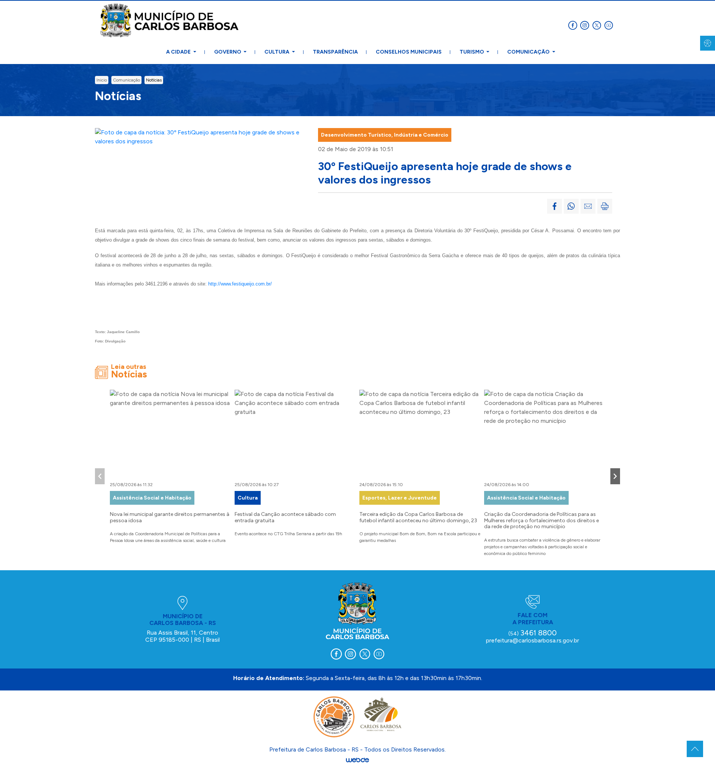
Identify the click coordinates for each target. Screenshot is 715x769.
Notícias (154, 80)
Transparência (335, 52)
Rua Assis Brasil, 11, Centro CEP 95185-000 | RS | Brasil (182, 636)
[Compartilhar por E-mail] (588, 206)
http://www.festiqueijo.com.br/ (240, 284)
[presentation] (100, 476)
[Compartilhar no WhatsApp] (571, 206)
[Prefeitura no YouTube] (609, 24)
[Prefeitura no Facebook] (574, 24)
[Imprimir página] (604, 206)
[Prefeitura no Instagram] (586, 24)
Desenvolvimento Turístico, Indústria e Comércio (384, 135)
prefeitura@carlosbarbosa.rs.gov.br (532, 640)
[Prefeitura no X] (598, 24)
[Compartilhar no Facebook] (554, 206)
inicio (101, 80)
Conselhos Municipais (409, 52)
